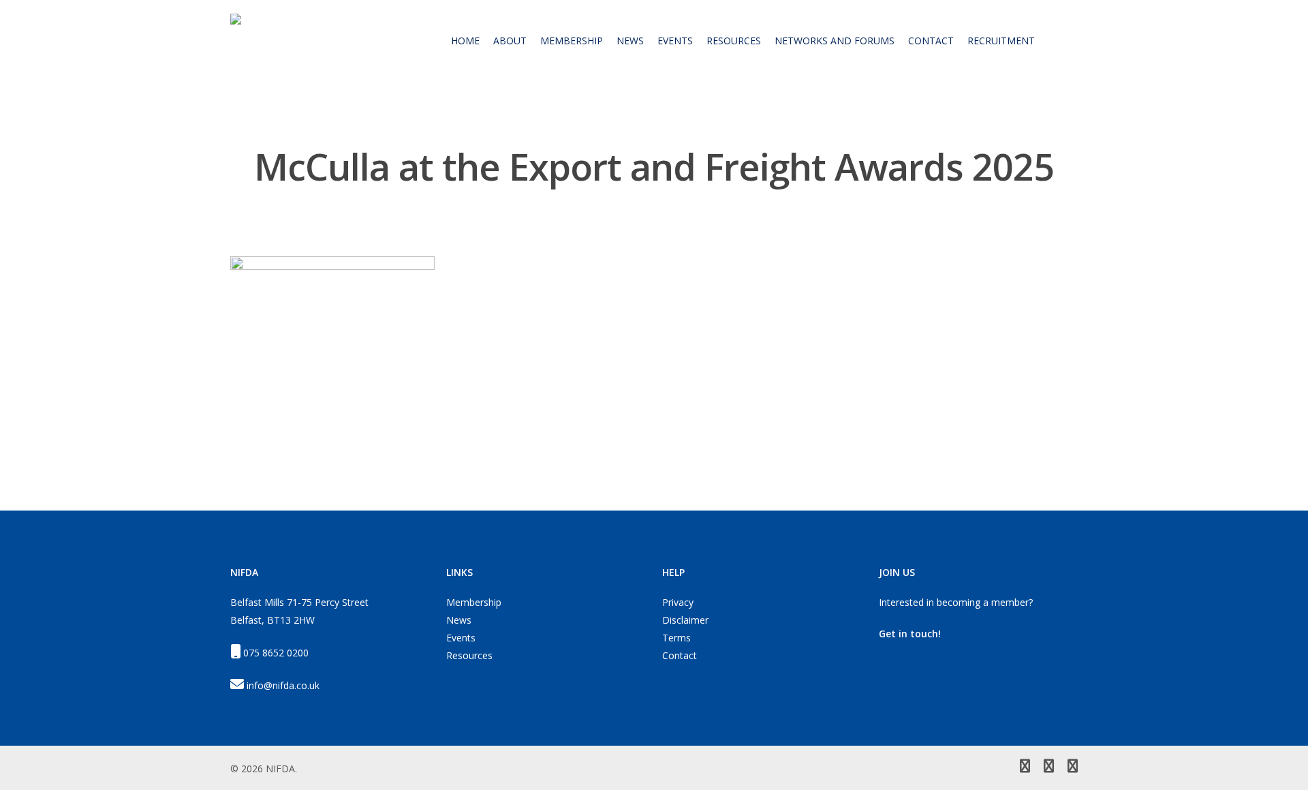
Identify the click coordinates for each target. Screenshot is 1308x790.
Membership (473, 602)
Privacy (678, 602)
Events (461, 637)
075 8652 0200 (276, 652)
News (458, 619)
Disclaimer (685, 619)
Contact (679, 655)
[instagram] (1073, 767)
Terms (676, 637)
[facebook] (1049, 767)
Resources (469, 655)
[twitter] (1025, 767)
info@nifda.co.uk (283, 685)
